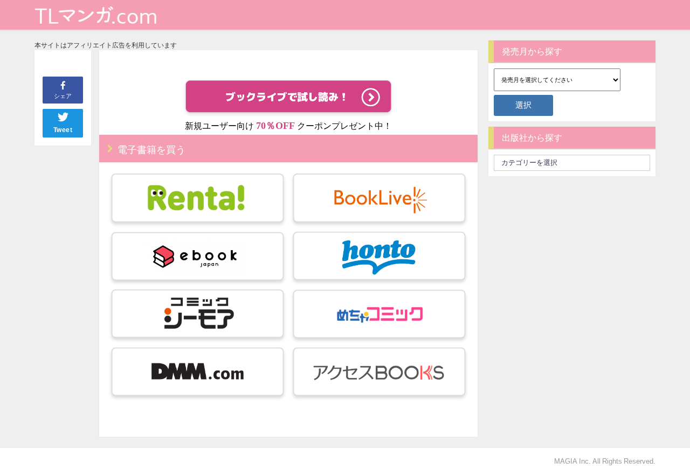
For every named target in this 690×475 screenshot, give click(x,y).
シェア (63, 96)
